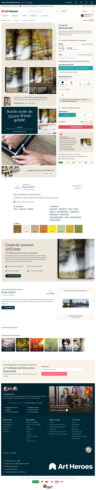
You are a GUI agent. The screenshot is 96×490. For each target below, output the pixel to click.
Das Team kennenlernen (58, 410)
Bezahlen (8, 410)
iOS (27, 103)
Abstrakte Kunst (74, 212)
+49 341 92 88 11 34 (30, 403)
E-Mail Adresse (45, 366)
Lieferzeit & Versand (33, 410)
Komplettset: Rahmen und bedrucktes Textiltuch (75, 68)
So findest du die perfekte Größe (85, 54)
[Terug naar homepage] (10, 11)
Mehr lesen (78, 188)
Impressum (72, 478)
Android (33, 103)
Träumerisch (22, 209)
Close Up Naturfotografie (56, 217)
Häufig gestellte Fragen (12, 407)
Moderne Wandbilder (62, 212)
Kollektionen (15, 16)
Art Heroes (76, 420)
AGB (35, 478)
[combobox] (41, 11)
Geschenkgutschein (33, 412)
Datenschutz (65, 478)
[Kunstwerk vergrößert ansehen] (54, 24)
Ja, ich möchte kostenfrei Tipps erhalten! (54, 373)
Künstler (24, 16)
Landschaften (53, 209)
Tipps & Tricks (45, 16)
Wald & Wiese (62, 209)
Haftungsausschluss (41, 478)
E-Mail (87, 16)
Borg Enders (64, 25)
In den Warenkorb (77, 127)
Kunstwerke (5, 16)
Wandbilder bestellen (33, 407)
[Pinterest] (13, 453)
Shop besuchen (77, 186)
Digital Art (52, 212)
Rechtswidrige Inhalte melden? (54, 478)
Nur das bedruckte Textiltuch (70, 72)
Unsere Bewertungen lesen (19, 131)
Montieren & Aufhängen (12, 412)
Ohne (68, 115)
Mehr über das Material (87, 44)
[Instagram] (10, 453)
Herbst (70, 209)
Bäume (76, 209)
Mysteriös (30, 209)
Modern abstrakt (64, 214)
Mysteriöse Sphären (76, 217)
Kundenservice (88, 14)
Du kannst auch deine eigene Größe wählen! (74, 61)
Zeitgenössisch (54, 214)
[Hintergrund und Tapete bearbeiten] (54, 27)
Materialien (34, 16)
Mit (85, 115)
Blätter (67, 217)
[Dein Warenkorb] (93, 11)
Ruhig (15, 209)
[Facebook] (15, 453)
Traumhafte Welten (55, 220)
